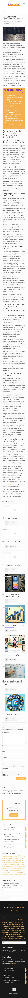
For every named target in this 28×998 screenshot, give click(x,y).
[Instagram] (15, 995)
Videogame (11, 874)
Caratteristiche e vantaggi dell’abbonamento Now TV (15, 103)
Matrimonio (14, 864)
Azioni (23, 856)
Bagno (3, 858)
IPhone (9, 864)
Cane (15, 858)
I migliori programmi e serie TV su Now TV (16, 107)
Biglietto (11, 858)
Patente (20, 866)
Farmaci (10, 862)
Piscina (7, 868)
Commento (5, 732)
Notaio (8, 866)
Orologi (13, 866)
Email (4, 751)
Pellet (24, 866)
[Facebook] (13, 995)
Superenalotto (12, 872)
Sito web (4, 757)
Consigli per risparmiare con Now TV (14, 122)
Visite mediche (18, 874)
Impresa (4, 864)
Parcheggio (16, 866)
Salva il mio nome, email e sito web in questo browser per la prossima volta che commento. (13, 766)
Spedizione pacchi (17, 870)
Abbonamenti (5, 856)
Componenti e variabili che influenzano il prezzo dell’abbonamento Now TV (12, 116)
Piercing (4, 868)
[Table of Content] (23, 93)
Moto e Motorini (20, 864)
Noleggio (4, 866)
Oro (11, 866)
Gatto (22, 862)
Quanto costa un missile (11, 542)
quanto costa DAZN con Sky (11, 483)
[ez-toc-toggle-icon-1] (22, 93)
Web (24, 874)
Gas (20, 862)
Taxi (15, 872)
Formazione (16, 862)
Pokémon (16, 868)
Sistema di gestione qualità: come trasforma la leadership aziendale (12, 683)
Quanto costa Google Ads (11, 714)
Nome (4, 746)
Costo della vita (17, 860)
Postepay (23, 868)
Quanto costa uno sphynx (11, 655)
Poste (19, 868)
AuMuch (15, 21)
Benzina (6, 858)
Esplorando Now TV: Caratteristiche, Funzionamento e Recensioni (14, 97)
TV (7, 874)
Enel (7, 862)
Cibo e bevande (6, 860)
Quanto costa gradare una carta (13, 625)
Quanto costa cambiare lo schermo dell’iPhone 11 (11, 595)
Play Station (11, 868)
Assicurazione (14, 856)
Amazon (9, 856)
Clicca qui (14, 952)
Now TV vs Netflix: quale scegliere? (15, 111)
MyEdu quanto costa (9, 518)
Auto (20, 856)
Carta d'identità (20, 858)
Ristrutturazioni (7, 870)
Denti (4, 862)
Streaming (5, 872)
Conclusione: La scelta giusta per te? (14, 126)
